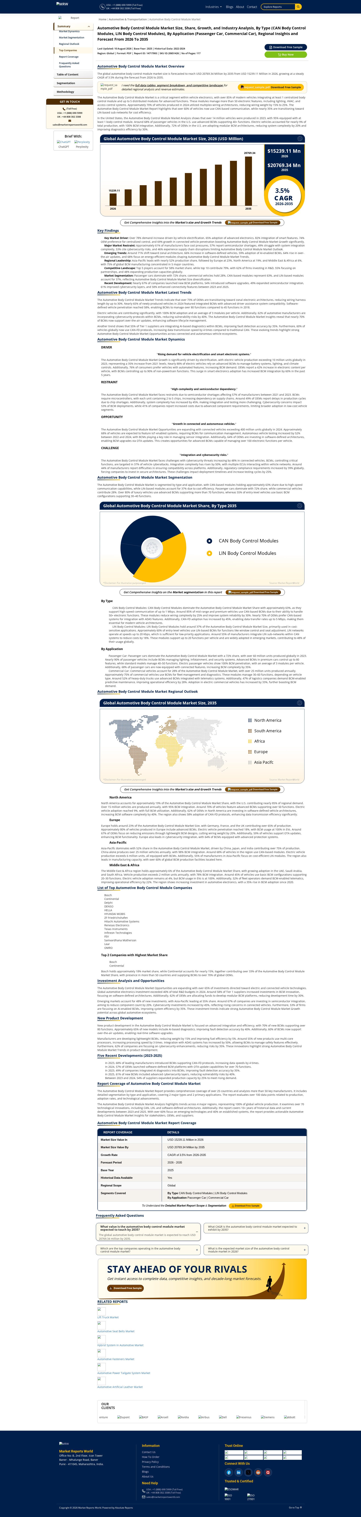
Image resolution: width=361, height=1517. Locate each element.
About (240, 7)
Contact (252, 7)
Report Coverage (68, 56)
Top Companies (68, 50)
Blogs (229, 7)
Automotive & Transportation (128, 19)
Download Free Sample (287, 47)
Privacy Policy (150, 1462)
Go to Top (294, 1507)
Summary (64, 26)
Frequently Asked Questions (69, 65)
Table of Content (67, 74)
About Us (147, 1476)
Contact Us (148, 1452)
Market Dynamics (69, 31)
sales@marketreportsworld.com (70, 124)
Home (102, 19)
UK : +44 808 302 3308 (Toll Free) (123, 8)
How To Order (150, 1457)
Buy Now (287, 54)
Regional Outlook (69, 44)
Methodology (65, 92)
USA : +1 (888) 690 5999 (69, 113)
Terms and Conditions (156, 1466)
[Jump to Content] (88, 26)
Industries (212, 7)
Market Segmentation (71, 37)
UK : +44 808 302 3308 (69, 116)
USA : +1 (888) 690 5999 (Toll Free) (124, 5)
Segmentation (66, 83)
